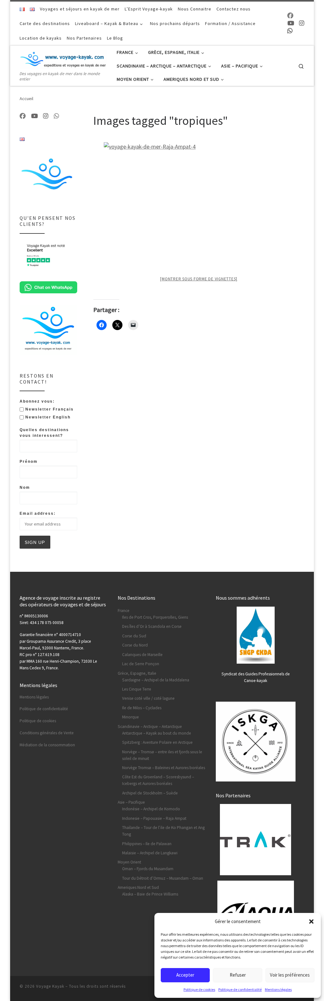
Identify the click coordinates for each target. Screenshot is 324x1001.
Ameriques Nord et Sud (138, 887)
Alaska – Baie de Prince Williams (150, 894)
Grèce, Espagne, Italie (137, 673)
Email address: (38, 513)
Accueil (26, 98)
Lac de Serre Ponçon (140, 663)
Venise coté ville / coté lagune (148, 698)
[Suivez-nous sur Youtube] (290, 23)
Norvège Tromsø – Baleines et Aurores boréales (163, 767)
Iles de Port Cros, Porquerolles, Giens (155, 617)
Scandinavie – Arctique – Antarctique (150, 726)
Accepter (185, 975)
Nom (25, 487)
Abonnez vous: (37, 401)
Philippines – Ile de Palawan (146, 843)
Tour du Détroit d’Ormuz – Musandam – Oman (162, 878)
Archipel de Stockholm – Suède (150, 793)
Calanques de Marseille (142, 654)
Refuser (238, 975)
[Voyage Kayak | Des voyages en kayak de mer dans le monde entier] (63, 58)
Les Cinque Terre (136, 689)
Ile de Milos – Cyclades (141, 708)
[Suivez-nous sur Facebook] (290, 15)
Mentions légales (278, 989)
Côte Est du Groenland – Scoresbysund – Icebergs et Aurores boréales (158, 780)
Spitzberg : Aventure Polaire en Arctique (157, 742)
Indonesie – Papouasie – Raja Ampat (154, 818)
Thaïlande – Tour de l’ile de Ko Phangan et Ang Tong (163, 831)
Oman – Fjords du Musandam (147, 868)
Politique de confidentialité (240, 989)
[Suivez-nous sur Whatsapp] (290, 31)
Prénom (29, 461)
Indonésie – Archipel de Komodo (151, 809)
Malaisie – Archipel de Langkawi (150, 853)
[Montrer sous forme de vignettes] (198, 279)
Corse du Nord (135, 645)
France (123, 610)
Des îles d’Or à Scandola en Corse (152, 626)
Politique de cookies (199, 989)
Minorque (130, 717)
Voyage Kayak (50, 986)
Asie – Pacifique (131, 802)
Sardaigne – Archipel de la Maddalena (155, 680)
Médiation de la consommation (47, 745)
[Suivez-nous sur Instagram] (301, 23)
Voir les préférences (290, 975)
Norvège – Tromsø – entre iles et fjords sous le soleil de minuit (162, 755)
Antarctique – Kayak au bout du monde (156, 733)
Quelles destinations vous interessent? (44, 433)
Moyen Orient (129, 862)
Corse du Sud (134, 636)
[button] (311, 921)
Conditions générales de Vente (47, 733)
